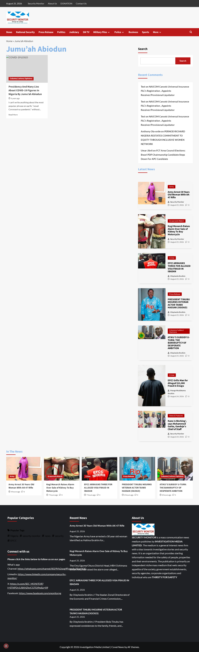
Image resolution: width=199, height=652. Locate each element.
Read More (13, 114)
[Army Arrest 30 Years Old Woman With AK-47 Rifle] (24, 469)
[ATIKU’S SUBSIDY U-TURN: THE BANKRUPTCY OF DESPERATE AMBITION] (175, 469)
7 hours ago (53, 495)
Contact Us (81, 3)
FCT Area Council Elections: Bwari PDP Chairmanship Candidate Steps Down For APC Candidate (163, 154)
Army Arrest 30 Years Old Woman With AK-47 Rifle (21, 486)
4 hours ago (15, 491)
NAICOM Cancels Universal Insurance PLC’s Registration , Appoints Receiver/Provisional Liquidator (165, 90)
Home (9, 41)
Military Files (100, 32)
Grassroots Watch (176, 221)
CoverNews (117, 646)
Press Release (46, 32)
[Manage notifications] (6, 645)
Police (117, 32)
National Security (25, 32)
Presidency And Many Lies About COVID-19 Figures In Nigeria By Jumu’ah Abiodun (25, 90)
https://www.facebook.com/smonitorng (40, 593)
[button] (191, 32)
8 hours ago (129, 495)
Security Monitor (36, 3)
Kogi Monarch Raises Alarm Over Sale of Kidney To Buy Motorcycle (60, 488)
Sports (145, 32)
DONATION (66, 3)
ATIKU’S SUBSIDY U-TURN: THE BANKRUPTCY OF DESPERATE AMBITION (173, 488)
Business (133, 32)
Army (171, 186)
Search (142, 49)
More (155, 32)
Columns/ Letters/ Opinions (21, 78)
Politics (61, 32)
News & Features (176, 415)
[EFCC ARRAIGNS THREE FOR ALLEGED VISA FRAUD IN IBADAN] (99, 469)
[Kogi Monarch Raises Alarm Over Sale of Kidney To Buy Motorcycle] (61, 469)
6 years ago (15, 98)
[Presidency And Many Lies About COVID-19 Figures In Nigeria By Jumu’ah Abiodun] (27, 69)
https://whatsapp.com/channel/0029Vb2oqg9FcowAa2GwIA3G (52, 568)
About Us (52, 3)
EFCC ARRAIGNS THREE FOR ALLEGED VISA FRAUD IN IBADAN (98, 488)
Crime (171, 258)
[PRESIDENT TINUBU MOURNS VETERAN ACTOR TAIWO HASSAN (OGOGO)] (137, 469)
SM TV (86, 32)
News (9, 32)
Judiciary (74, 32)
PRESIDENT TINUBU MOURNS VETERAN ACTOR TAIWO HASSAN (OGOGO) (137, 488)
